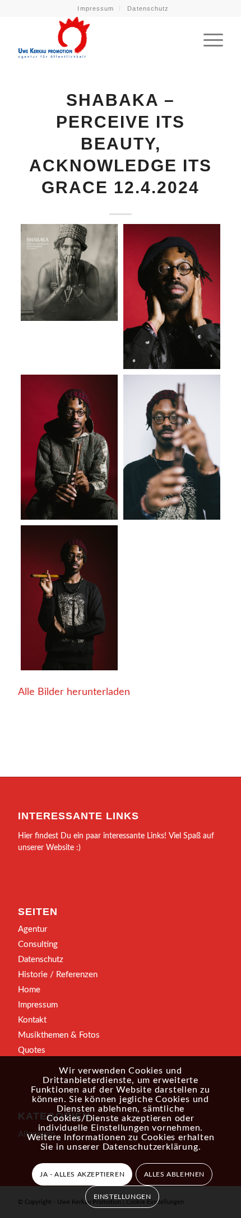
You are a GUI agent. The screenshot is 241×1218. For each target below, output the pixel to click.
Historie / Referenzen (58, 974)
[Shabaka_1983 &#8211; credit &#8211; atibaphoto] (171, 296)
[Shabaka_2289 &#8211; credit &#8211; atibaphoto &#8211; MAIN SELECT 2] (69, 597)
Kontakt (32, 1020)
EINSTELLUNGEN (122, 1196)
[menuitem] (96, 8)
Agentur (32, 929)
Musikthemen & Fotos (59, 1035)
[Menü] (207, 38)
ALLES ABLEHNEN (174, 1174)
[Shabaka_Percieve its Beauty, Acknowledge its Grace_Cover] (69, 272)
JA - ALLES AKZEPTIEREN (82, 1174)
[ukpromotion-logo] (100, 38)
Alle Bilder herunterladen (74, 692)
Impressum (95, 8)
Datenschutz (148, 8)
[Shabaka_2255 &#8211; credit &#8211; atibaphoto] (171, 447)
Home (29, 990)
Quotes (31, 1050)
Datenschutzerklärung (150, 1146)
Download (32, 236)
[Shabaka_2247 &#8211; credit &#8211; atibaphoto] (69, 447)
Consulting (38, 944)
